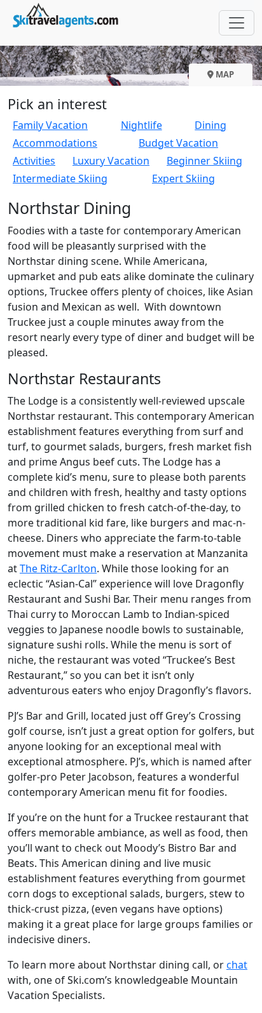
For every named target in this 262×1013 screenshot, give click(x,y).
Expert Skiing (183, 178)
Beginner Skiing (204, 161)
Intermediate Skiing (60, 178)
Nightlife (141, 125)
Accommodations (55, 143)
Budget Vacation (178, 143)
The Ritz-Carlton (58, 568)
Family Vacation (50, 125)
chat (236, 965)
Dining (210, 125)
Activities (34, 161)
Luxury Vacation (110, 161)
